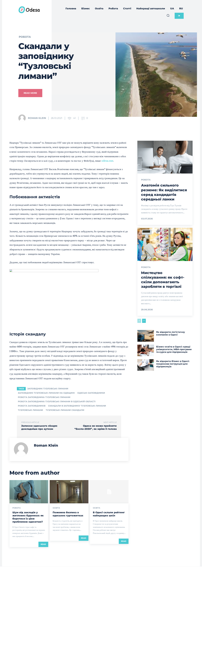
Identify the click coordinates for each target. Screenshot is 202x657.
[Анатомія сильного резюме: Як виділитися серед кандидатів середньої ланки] (165, 157)
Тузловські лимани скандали (65, 410)
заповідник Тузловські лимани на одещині (46, 393)
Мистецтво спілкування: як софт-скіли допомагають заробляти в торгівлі (162, 280)
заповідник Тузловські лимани (47, 388)
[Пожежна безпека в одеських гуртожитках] (69, 491)
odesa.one (107, 160)
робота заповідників (31, 405)
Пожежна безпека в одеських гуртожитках (68, 514)
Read (43, 544)
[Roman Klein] (23, 118)
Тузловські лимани (30, 410)
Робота (25, 37)
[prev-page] (139, 321)
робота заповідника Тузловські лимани (44, 397)
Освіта (56, 508)
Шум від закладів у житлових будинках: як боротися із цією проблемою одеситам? (28, 517)
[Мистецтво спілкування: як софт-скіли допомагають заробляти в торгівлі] (165, 244)
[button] (168, 15)
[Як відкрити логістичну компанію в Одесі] (145, 336)
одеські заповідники (91, 393)
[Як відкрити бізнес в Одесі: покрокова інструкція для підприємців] (145, 365)
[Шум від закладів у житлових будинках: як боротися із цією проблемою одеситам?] (28, 491)
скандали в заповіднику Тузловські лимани (77, 405)
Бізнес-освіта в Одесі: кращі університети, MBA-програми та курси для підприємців (174, 349)
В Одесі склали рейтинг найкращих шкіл (109, 514)
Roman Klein (37, 118)
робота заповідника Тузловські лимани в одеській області (57, 401)
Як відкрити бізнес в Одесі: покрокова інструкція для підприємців (172, 364)
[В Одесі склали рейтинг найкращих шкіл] (109, 491)
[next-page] (144, 321)
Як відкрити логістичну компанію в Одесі (170, 333)
